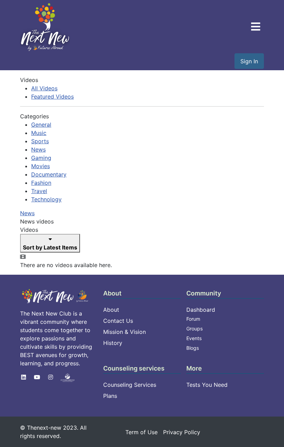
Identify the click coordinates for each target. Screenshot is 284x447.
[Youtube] (37, 377)
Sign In (249, 61)
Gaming (41, 157)
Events (194, 338)
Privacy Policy (181, 432)
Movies (40, 166)
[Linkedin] (23, 377)
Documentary (48, 174)
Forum (193, 319)
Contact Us (118, 320)
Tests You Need (207, 384)
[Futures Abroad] (67, 377)
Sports (40, 141)
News (38, 149)
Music (38, 132)
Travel (39, 191)
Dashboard (200, 309)
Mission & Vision (124, 331)
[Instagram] (50, 377)
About (111, 309)
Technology (46, 199)
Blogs (192, 348)
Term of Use (141, 432)
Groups (194, 328)
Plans (110, 395)
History (112, 342)
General (41, 124)
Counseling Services (129, 384)
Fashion (41, 182)
